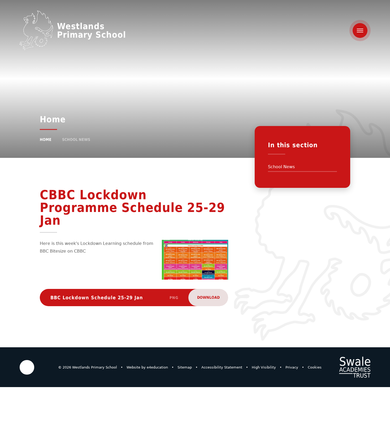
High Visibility (264, 367)
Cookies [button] (315, 367)
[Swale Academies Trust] (354, 367)
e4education (157, 367)
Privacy (291, 367)
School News (76, 139)
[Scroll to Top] (27, 367)
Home (45, 139)
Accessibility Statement (221, 367)
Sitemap (184, 367)
